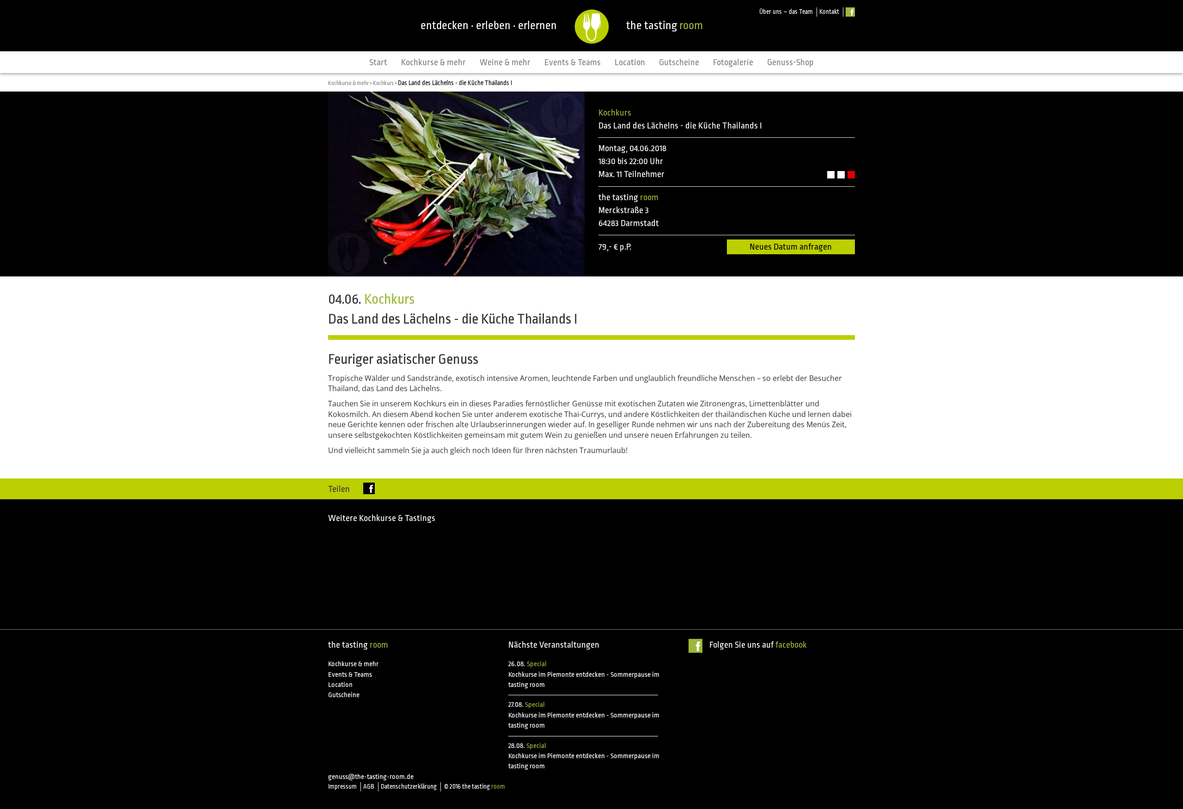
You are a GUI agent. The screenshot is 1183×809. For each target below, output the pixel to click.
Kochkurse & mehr (433, 62)
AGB (368, 786)
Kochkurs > (385, 83)
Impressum (342, 786)
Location (630, 62)
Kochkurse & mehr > (350, 83)
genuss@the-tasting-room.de (371, 777)
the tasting (664, 25)
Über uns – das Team (786, 11)
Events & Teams (572, 62)
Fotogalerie (733, 62)
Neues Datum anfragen (791, 247)
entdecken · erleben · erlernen (489, 25)
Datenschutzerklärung (409, 786)
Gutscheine (679, 62)
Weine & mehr (505, 62)
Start (378, 62)
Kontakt (829, 11)
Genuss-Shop (790, 62)
